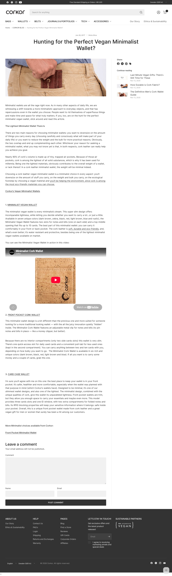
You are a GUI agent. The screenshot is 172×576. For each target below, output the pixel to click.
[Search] (141, 12)
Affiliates (64, 543)
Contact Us (38, 523)
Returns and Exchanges (43, 539)
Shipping (37, 535)
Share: (120, 60)
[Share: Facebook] (118, 63)
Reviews (64, 531)
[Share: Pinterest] (126, 63)
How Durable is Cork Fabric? (145, 84)
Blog (62, 523)
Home (7, 28)
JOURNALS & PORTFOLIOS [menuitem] (60, 21)
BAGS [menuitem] (8, 21)
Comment (9, 455)
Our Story (135, 21)
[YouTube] (20, 2)
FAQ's (35, 527)
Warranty (37, 543)
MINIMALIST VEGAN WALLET (22, 204)
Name (8, 488)
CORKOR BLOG (18, 28)
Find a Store (65, 527)
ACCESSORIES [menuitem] (101, 21)
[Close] (1, 574)
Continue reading (124, 70)
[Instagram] (16, 2)
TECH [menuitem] (84, 21)
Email (59, 488)
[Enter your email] (109, 537)
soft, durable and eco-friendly (83, 228)
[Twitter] (12, 2)
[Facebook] (7, 2)
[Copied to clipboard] (130, 63)
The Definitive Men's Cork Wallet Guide (147, 93)
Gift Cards (64, 535)
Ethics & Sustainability (155, 21)
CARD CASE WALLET (18, 374)
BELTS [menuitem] (37, 21)
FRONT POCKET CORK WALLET (24, 314)
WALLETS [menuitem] (23, 21)
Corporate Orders (68, 539)
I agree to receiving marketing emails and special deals (102, 544)
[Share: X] (122, 63)
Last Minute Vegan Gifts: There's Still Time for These (146, 76)
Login (35, 531)
